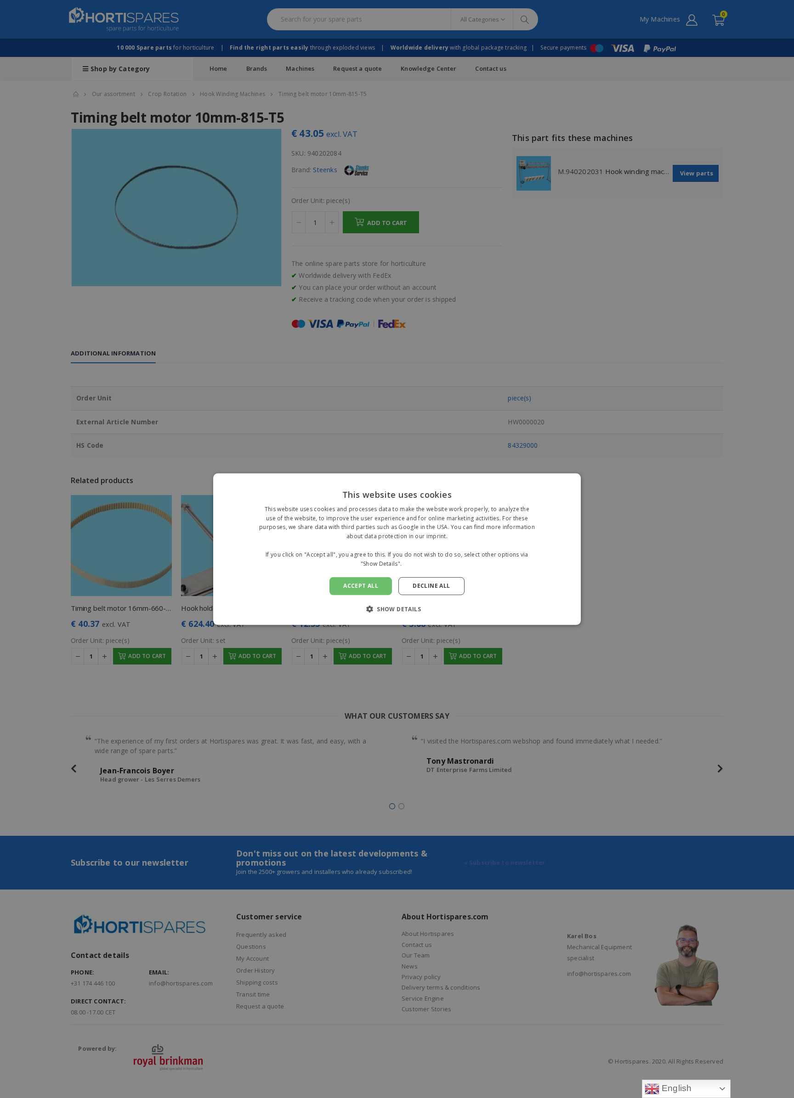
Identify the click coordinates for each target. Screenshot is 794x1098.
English (675, 1088)
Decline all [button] (431, 586)
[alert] (397, 549)
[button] (397, 609)
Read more (418, 563)
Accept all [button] (360, 586)
